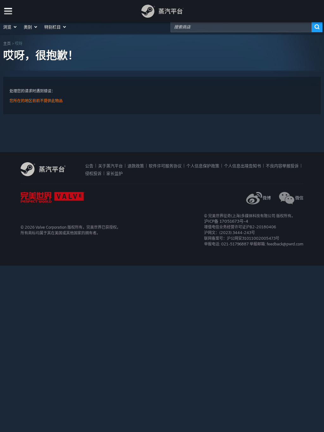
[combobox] (241, 27)
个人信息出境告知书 (242, 165)
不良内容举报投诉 (282, 165)
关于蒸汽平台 (110, 165)
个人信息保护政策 (202, 165)
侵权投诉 (93, 173)
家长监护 (114, 173)
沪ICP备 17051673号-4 (226, 221)
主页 (7, 43)
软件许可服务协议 (165, 165)
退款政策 (136, 165)
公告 (89, 165)
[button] (10, 27)
